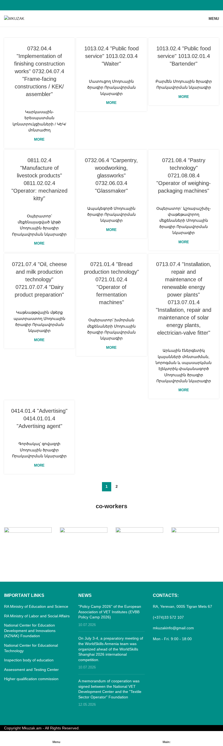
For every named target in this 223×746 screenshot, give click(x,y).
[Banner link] (28, 539)
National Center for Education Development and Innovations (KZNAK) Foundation (29, 630)
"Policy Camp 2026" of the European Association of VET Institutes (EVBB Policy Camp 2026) (109, 611)
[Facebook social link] (111, 5)
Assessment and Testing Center (31, 669)
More (39, 139)
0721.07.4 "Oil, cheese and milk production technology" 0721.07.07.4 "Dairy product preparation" (39, 279)
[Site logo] (14, 18)
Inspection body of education (29, 660)
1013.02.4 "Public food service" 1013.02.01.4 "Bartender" (183, 56)
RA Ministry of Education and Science (36, 606)
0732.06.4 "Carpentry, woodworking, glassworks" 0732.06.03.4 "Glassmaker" (111, 175)
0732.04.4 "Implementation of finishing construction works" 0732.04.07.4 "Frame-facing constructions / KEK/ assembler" (39, 71)
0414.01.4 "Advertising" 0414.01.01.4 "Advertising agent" (39, 418)
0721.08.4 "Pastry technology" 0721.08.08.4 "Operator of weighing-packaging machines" (183, 175)
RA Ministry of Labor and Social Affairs (37, 616)
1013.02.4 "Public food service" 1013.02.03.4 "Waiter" (111, 56)
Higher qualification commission (31, 679)
